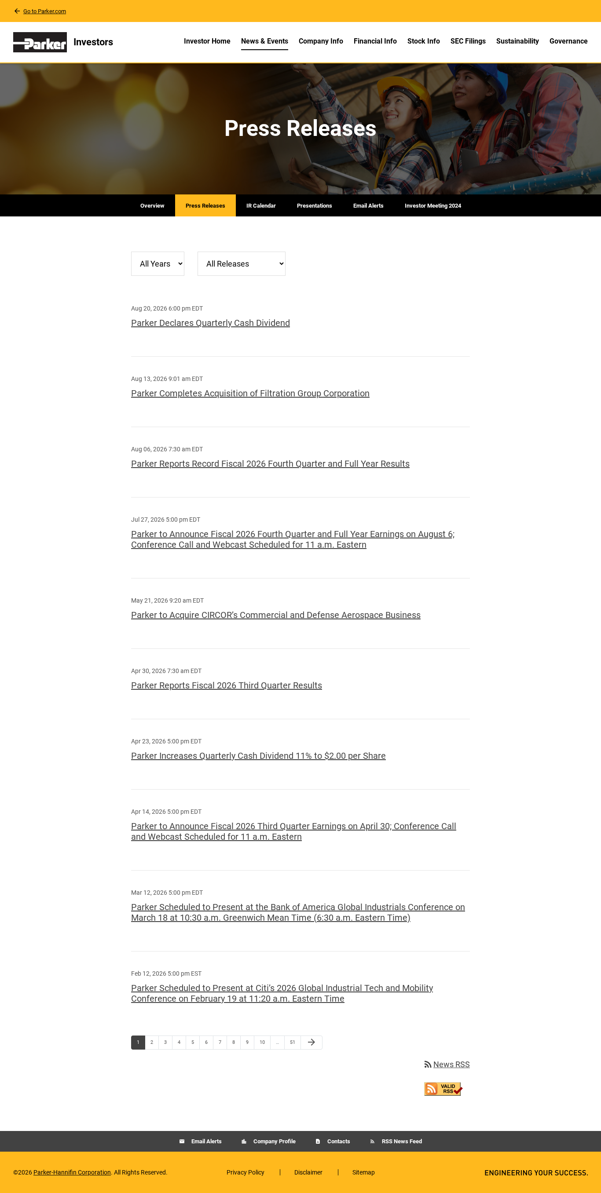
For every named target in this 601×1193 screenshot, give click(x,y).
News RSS (446, 1064)
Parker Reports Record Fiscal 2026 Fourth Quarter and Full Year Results (270, 463)
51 (295, 1042)
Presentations (314, 205)
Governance (569, 41)
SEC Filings (468, 41)
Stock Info (423, 41)
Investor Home (207, 41)
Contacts (338, 1141)
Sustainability (517, 41)
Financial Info (375, 41)
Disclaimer (308, 1172)
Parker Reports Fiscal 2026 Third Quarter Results (226, 685)
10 (264, 1042)
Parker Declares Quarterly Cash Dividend (210, 323)
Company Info (321, 41)
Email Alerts (368, 205)
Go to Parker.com (44, 11)
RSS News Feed (401, 1141)
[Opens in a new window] (443, 1088)
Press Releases (205, 205)
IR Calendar (261, 205)
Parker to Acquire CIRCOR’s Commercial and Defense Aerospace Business (276, 615)
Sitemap (363, 1172)
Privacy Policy (245, 1172)
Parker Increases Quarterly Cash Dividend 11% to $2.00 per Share (258, 755)
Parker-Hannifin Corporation (72, 1172)
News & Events (264, 41)
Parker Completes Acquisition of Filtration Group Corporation (250, 393)
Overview (152, 205)
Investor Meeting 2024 (433, 205)
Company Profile (274, 1141)
